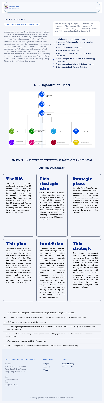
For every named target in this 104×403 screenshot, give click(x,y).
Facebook (46, 367)
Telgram (46, 364)
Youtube (46, 370)
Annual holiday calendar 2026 (68, 365)
